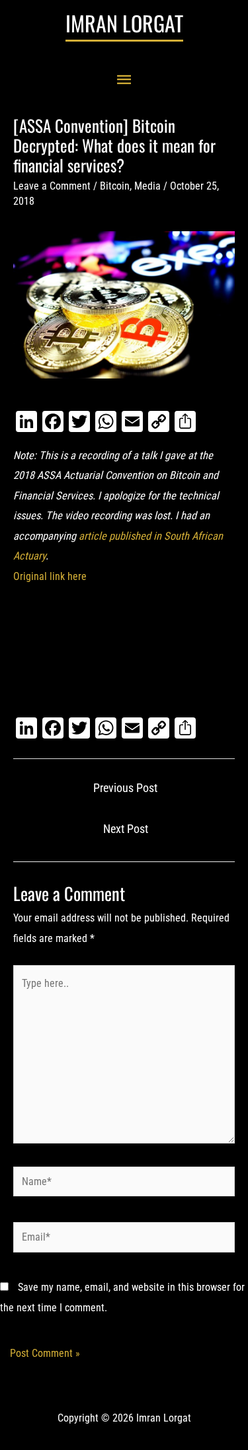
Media (147, 186)
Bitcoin (115, 186)
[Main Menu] (124, 80)
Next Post (125, 829)
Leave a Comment (52, 186)
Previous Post (125, 788)
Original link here (50, 576)
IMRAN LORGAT (124, 22)
